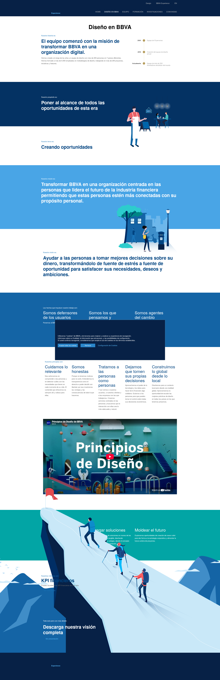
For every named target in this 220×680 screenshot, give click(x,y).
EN (176, 3)
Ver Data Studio (49, 590)
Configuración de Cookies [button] (107, 345)
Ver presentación (52, 639)
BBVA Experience (162, 3)
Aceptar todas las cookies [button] (67, 345)
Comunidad (171, 11)
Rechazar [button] (88, 345)
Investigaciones (155, 11)
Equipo (125, 11)
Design (148, 3)
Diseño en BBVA (111, 11)
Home (98, 11)
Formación (138, 11)
